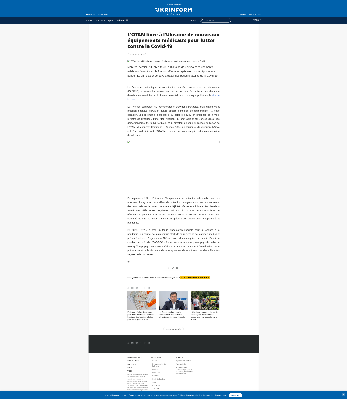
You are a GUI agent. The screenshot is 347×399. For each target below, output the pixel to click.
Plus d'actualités (173, 329)
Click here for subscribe (195, 277)
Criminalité (156, 386)
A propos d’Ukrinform (184, 361)
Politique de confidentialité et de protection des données (202, 395)
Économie (100, 20)
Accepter (235, 395)
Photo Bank (103, 14)
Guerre (89, 20)
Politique (155, 369)
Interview (131, 364)
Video (129, 371)
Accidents (156, 389)
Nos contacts (181, 364)
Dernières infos (134, 357)
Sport (110, 20)
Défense (155, 376)
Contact (193, 20)
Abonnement (91, 14)
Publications (133, 361)
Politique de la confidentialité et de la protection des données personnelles (184, 370)
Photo (130, 368)
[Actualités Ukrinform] (173, 9)
